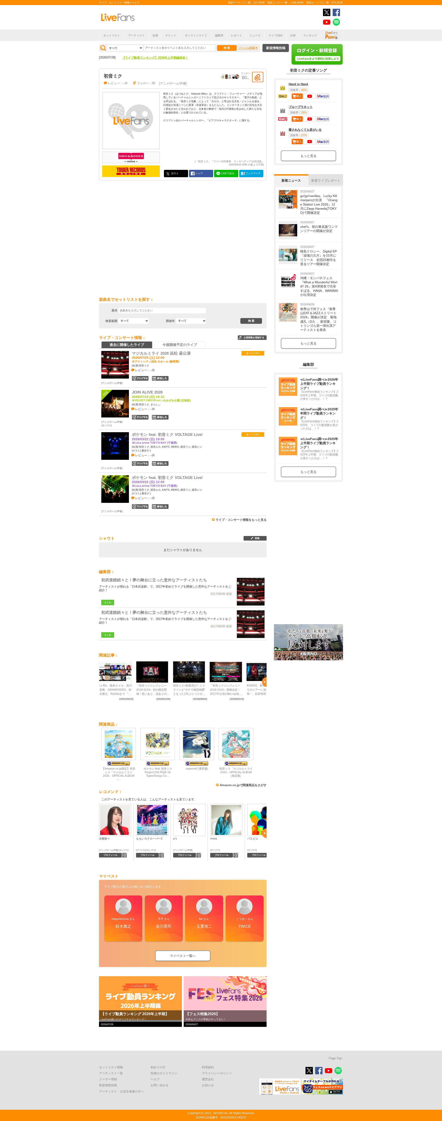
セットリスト (111, 35)
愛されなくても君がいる (305, 129)
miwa (213, 838)
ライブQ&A (276, 35)
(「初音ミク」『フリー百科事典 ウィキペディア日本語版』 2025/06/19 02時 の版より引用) (229, 163)
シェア (199, 173)
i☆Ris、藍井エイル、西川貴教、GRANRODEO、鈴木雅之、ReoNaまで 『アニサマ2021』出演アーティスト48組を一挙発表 (115, 690)
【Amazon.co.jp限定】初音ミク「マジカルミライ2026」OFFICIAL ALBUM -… (118, 774)
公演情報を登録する (254, 337)
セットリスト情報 (111, 1067)
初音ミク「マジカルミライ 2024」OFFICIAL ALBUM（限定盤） (236, 772)
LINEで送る (227, 173)
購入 (299, 96)
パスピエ (252, 838)
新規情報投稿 (275, 48)
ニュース (255, 35)
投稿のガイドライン (164, 1073)
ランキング (310, 35)
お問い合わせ (160, 1085)
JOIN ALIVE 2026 (147, 392)
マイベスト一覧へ (183, 956)
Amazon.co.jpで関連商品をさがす (243, 785)
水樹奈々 (104, 838)
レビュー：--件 (118, 83)
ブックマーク (253, 173)
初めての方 (158, 1067)
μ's (175, 838)
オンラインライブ (196, 35)
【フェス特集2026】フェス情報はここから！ (152, 57)
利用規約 (208, 1067)
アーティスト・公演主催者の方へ (121, 1091)
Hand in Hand (298, 84)
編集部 (219, 35)
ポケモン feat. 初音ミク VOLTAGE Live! (167, 434)
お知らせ (208, 1085)
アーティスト (136, 35)
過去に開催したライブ (127, 345)
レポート (236, 35)
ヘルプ (155, 1079)
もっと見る (308, 156)
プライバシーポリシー (217, 1073)
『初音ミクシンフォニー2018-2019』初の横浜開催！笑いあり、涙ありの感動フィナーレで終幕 (152, 690)
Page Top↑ (336, 1058)
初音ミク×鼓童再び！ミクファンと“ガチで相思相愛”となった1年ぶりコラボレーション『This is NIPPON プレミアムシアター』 (189, 690)
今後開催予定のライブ (180, 345)
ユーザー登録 (108, 1079)
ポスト (174, 173)
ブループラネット (301, 107)
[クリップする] (257, 77)
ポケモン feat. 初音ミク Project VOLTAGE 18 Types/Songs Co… (157, 772)
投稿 (257, 538)
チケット (170, 35)
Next (264, 682)
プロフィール (110, 855)
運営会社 (208, 1079)
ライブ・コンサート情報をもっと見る (241, 519)
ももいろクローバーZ (149, 838)
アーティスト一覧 (111, 1073)
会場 (155, 35)
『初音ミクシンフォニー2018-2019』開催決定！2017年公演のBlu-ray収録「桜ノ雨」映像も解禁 (226, 690)
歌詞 (326, 96)
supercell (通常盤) (197, 768)
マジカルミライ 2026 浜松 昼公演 (161, 353)
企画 (293, 35)
